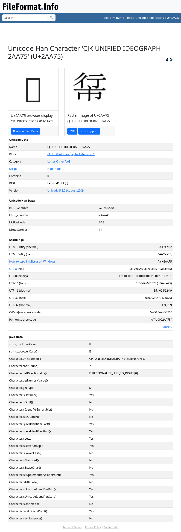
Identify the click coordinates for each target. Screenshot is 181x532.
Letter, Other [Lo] (58, 161)
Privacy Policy (93, 527)
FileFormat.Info (114, 18)
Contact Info (111, 527)
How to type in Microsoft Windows (32, 261)
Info (130, 18)
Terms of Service (72, 527)
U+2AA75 (173, 18)
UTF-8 (13, 269)
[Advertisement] (92, 33)
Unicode (141, 18)
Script (13, 169)
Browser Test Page (25, 131)
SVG (72, 131)
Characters (156, 18)
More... (167, 327)
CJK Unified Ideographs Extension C (71, 154)
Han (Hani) (54, 169)
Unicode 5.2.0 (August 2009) (65, 190)
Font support (89, 131)
